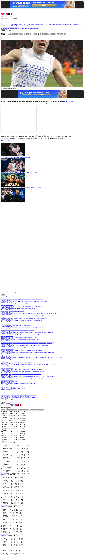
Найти (15, 18)
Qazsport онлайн (4, 398)
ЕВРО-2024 (19, 396)
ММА (15, 24)
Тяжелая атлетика (32, 395)
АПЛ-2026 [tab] (8, 410)
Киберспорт (45, 24)
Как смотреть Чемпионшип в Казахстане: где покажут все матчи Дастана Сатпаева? (20, 28)
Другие (67, 24)
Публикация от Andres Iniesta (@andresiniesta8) (18, 129)
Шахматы (37, 24)
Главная (2, 29)
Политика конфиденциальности (21, 399)
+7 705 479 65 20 (9, 402)
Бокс (13, 24)
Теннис (29, 24)
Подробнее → (4, 442)
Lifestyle (2, 25)
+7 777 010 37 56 (8, 16)
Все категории (7, 25)
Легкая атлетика (52, 24)
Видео (26, 393)
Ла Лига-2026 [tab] (14, 410)
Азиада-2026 (25, 25)
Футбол (19, 24)
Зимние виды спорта (61, 24)
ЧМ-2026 (71, 24)
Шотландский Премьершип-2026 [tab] (36, 410)
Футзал (41, 24)
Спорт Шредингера (69, 101)
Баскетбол (14, 393)
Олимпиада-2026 (77, 24)
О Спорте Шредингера (16, 25)
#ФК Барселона (4, 140)
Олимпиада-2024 (24, 395)
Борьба (25, 24)
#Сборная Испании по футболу (15, 140)
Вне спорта (8, 393)
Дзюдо (22, 24)
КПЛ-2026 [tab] (3, 410)
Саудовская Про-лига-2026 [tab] (23, 410)
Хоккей (32, 24)
